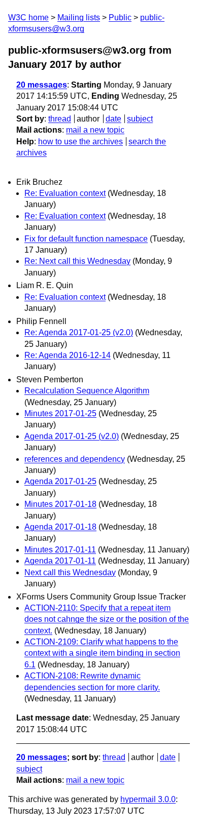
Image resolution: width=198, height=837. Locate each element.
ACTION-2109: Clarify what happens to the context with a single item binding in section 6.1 (102, 653)
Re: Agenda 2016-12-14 (67, 355)
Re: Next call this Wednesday (77, 261)
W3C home (28, 17)
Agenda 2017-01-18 (60, 527)
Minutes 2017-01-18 (60, 504)
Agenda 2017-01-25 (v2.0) (71, 436)
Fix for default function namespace (86, 238)
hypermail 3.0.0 (148, 799)
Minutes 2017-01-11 (60, 549)
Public (120, 17)
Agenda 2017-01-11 (60, 560)
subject (140, 118)
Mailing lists (78, 17)
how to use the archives (80, 141)
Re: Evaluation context (65, 193)
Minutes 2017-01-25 (60, 413)
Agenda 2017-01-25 (60, 481)
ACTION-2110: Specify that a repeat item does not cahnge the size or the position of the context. (106, 619)
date (113, 118)
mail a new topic (95, 130)
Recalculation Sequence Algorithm (86, 390)
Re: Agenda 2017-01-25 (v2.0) (78, 332)
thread (59, 118)
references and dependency (74, 459)
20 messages (41, 85)
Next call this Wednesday (70, 572)
